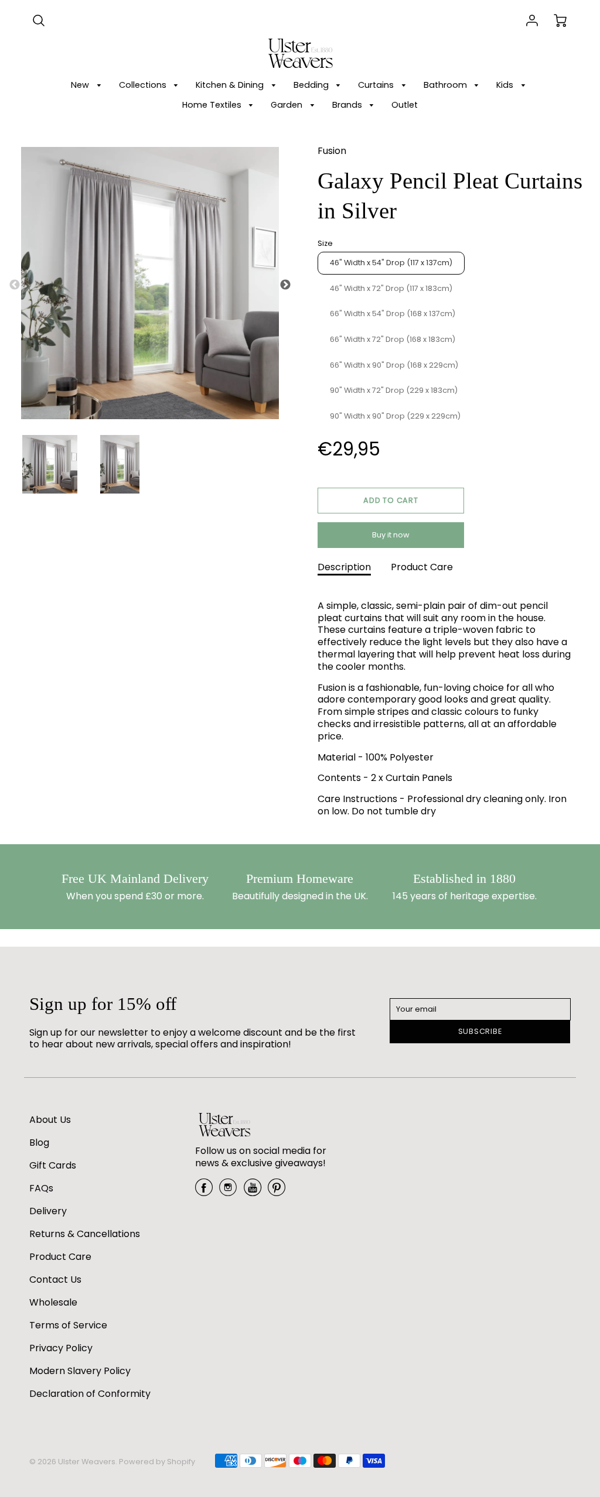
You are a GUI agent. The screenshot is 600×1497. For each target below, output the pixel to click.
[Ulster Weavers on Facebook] (204, 1191)
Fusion (332, 150)
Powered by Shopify (157, 1462)
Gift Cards (52, 1165)
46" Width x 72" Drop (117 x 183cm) (391, 288)
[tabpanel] (50, 464)
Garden (288, 105)
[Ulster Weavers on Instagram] (228, 1191)
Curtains (377, 85)
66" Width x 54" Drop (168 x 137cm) (392, 313)
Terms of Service (68, 1325)
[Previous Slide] (15, 285)
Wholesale (53, 1302)
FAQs (41, 1188)
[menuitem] (88, 85)
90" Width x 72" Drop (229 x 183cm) (394, 390)
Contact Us (55, 1279)
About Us (50, 1119)
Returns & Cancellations (84, 1234)
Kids (506, 85)
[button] (391, 500)
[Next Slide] (285, 285)
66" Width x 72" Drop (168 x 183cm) (392, 339)
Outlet (404, 105)
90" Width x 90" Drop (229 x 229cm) (395, 416)
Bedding (312, 85)
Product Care (422, 567)
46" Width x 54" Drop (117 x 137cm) (391, 263)
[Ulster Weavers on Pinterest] (276, 1191)
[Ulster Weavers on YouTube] (252, 1191)
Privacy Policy (61, 1348)
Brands (348, 105)
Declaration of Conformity (90, 1393)
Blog (39, 1142)
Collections (144, 85)
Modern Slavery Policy (80, 1371)
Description (344, 567)
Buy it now (391, 535)
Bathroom (446, 85)
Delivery (48, 1211)
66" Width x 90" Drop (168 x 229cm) (394, 365)
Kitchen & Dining (231, 85)
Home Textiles (213, 105)
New (81, 85)
